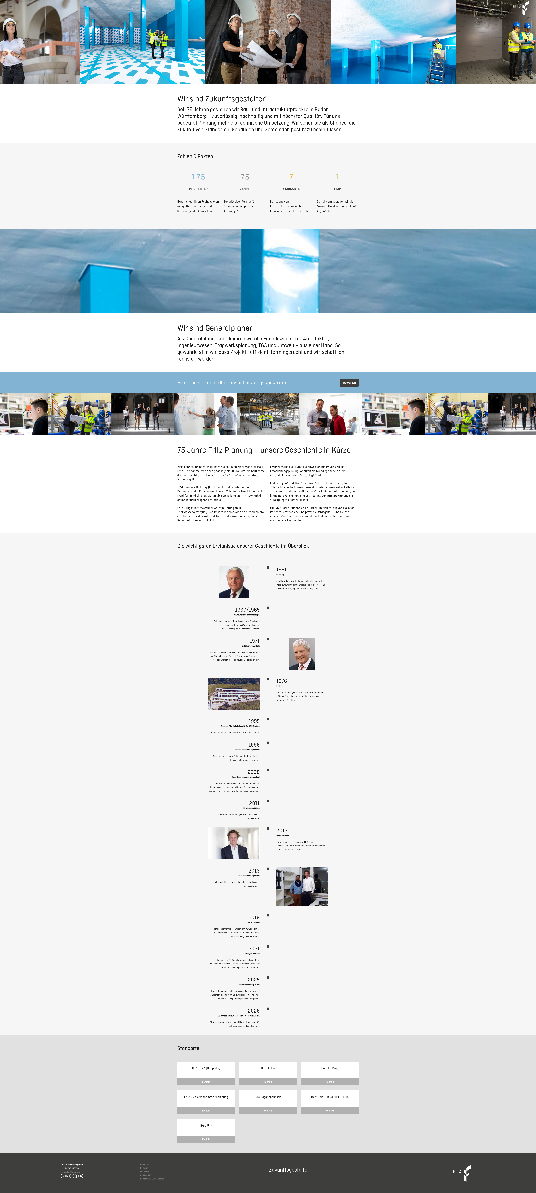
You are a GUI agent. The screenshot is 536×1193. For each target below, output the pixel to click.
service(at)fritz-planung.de (72, 1172)
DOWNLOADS (145, 1164)
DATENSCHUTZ (146, 1175)
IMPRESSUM (144, 1172)
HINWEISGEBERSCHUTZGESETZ (152, 1179)
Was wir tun (349, 382)
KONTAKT (144, 1168)
